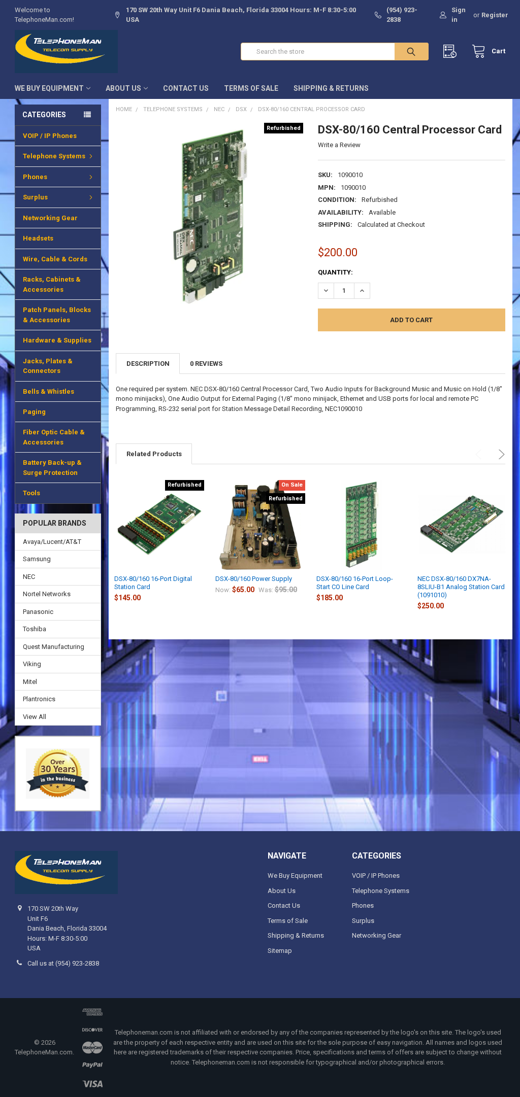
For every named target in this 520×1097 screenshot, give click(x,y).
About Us (123, 88)
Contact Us (186, 88)
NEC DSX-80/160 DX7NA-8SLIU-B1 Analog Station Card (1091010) (461, 587)
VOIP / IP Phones (50, 136)
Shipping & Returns (331, 88)
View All (34, 717)
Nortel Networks (47, 594)
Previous (480, 454)
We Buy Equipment (49, 88)
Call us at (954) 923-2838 (63, 963)
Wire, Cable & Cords (55, 259)
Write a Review (339, 145)
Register (494, 15)
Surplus (35, 197)
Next (500, 454)
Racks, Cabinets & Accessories (52, 284)
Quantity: (335, 272)
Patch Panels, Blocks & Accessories (57, 315)
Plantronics (39, 699)
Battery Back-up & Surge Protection (52, 467)
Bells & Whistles (48, 391)
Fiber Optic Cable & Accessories (54, 437)
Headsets (38, 238)
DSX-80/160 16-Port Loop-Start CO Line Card (354, 583)
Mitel (30, 681)
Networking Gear (50, 218)
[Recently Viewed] (452, 51)
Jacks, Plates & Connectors (48, 366)
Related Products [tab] (154, 454)
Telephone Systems (54, 156)
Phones (35, 177)
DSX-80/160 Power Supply (253, 578)
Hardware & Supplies (57, 340)
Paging (34, 412)
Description (148, 363)
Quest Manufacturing (53, 646)
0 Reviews (206, 363)
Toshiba (34, 629)
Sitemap (280, 950)
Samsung (37, 559)
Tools (31, 493)
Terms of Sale (251, 88)
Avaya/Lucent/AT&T (52, 541)
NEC (29, 576)
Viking (32, 664)
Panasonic (38, 611)
